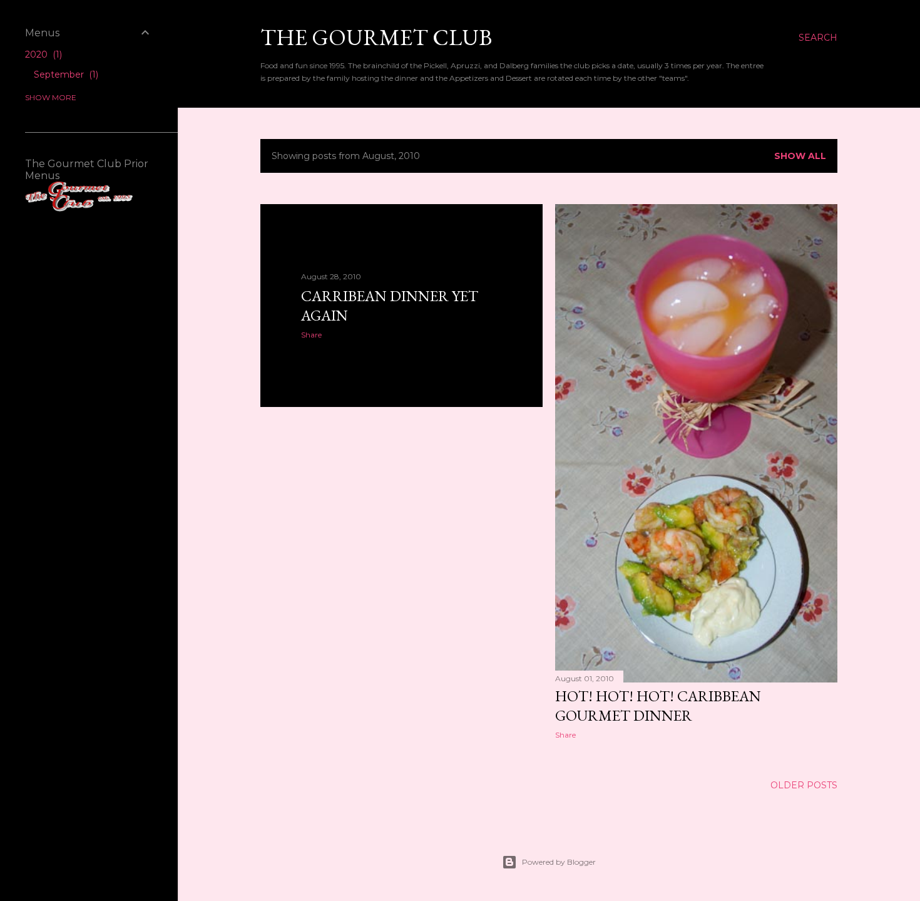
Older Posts (803, 785)
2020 (42, 54)
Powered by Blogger (559, 862)
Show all (800, 156)
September (65, 74)
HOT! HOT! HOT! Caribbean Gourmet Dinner (658, 705)
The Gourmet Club (376, 37)
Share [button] (311, 334)
